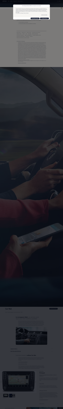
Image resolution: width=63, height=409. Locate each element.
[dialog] (31, 204)
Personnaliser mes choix (35, 18)
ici (46, 11)
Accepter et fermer (44, 18)
